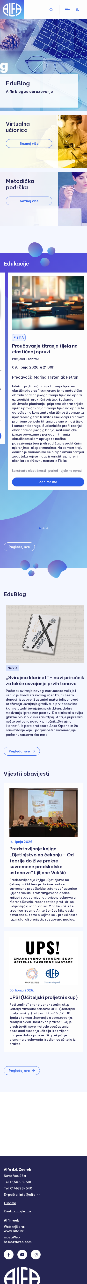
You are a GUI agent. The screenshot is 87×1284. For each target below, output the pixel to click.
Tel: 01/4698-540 (18, 1188)
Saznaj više (29, 143)
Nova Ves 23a (15, 1176)
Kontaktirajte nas (17, 1211)
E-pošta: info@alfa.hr (22, 1194)
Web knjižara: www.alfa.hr (14, 1229)
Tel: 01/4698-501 (17, 1182)
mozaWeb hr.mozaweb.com (17, 1239)
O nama (10, 1203)
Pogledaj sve (19, 547)
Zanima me (48, 482)
